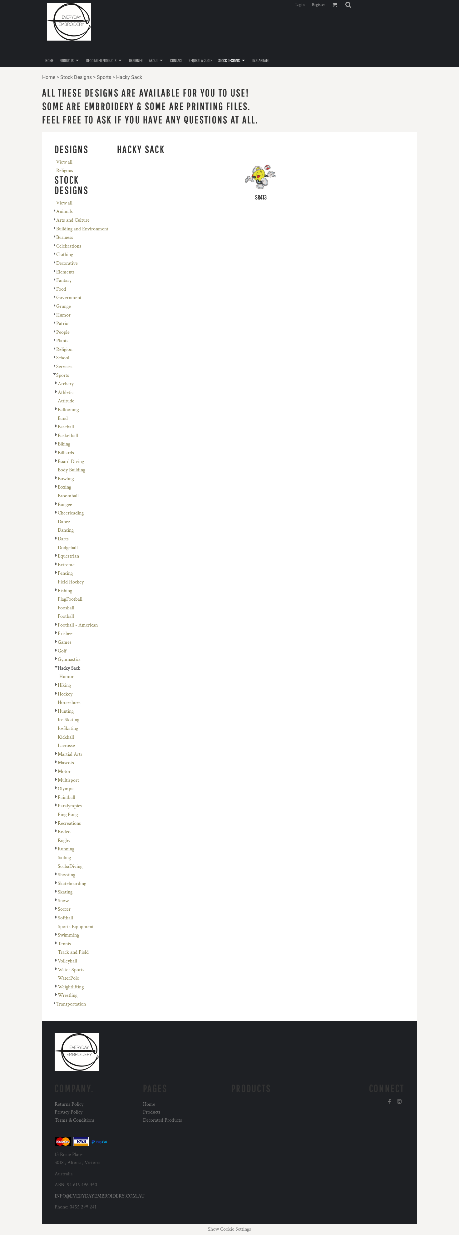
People (63, 332)
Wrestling (67, 995)
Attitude (66, 401)
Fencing (65, 573)
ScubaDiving (70, 866)
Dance (64, 522)
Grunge (63, 306)
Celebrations (68, 246)
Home (48, 77)
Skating (65, 892)
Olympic (66, 788)
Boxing (64, 487)
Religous (64, 170)
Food (61, 289)
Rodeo (64, 832)
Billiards (66, 453)
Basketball (68, 435)
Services (64, 366)
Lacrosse (66, 745)
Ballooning (68, 409)
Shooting (66, 875)
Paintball (66, 797)
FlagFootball (70, 599)
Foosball (66, 608)
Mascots (66, 763)
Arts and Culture (73, 220)
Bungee (65, 504)
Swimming (68, 935)
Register (318, 4)
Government (68, 297)
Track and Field (73, 952)
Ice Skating (68, 719)
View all (64, 162)
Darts (63, 539)
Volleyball (67, 961)
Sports (104, 77)
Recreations (69, 823)
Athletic (65, 392)
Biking (64, 444)
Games (65, 642)
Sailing (64, 857)
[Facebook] (389, 1101)
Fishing (65, 591)
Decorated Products (162, 1120)
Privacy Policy (68, 1112)
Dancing (66, 530)
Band (63, 418)
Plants (62, 340)
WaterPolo (68, 978)
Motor (64, 771)
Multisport (68, 780)
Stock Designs (76, 77)
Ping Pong (68, 814)
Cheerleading (71, 513)
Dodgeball (68, 547)
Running (66, 849)
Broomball (68, 496)
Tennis (64, 944)
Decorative (67, 263)
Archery (66, 384)
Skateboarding (72, 883)
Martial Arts (70, 754)
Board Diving (71, 461)
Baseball (66, 427)
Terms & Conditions (75, 1120)
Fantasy (64, 280)
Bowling (66, 478)
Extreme (66, 565)
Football (66, 616)
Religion (64, 349)
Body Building (71, 470)
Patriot (63, 323)
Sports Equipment (76, 926)
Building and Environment (82, 229)
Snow (63, 901)
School (62, 358)
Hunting (66, 711)
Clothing (64, 254)
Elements (65, 272)
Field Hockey (71, 582)
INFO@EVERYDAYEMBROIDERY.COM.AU (100, 1196)
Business (64, 237)
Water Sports (71, 970)
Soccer (64, 909)
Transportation (71, 1004)
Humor (63, 315)
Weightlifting (71, 987)
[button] (348, 5)
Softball (65, 918)
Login (300, 4)
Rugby (64, 840)
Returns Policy (69, 1104)
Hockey (65, 694)
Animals (64, 211)
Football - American (78, 625)
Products (151, 1112)
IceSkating (68, 728)
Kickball (66, 737)
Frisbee (65, 633)
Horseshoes (69, 702)
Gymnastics (69, 659)
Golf (62, 651)
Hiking (64, 685)
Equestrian (68, 556)
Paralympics (70, 806)
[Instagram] (399, 1101)
